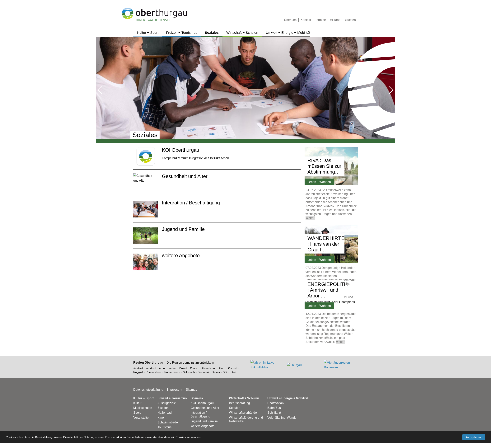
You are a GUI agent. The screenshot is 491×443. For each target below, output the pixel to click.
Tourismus (164, 427)
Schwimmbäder (168, 422)
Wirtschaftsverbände (243, 412)
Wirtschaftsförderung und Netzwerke (246, 419)
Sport (137, 412)
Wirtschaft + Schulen (242, 33)
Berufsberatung (239, 403)
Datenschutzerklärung (148, 389)
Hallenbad (164, 412)
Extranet (335, 19)
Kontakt (306, 19)
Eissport (163, 407)
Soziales (212, 33)
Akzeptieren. (474, 437)
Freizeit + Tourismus (181, 33)
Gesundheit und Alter (205, 407)
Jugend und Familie (204, 421)
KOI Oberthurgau (202, 403)
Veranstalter (141, 417)
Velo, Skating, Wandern (283, 417)
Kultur (137, 403)
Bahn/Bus (274, 407)
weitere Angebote (202, 426)
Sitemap (191, 389)
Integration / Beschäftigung (200, 414)
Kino (160, 417)
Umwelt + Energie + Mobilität (288, 33)
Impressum (174, 389)
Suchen (350, 19)
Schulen (234, 407)
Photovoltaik (275, 403)
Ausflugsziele (166, 403)
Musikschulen (142, 407)
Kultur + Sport (147, 33)
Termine (320, 19)
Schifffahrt (274, 412)
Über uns (290, 19)
